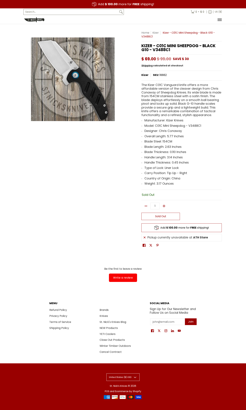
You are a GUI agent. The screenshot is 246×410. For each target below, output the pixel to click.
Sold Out (160, 216)
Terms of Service (60, 322)
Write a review (123, 278)
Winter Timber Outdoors (115, 346)
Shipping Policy (59, 328)
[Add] (164, 206)
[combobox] (71, 12)
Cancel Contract (111, 352)
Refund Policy (58, 310)
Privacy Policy (58, 316)
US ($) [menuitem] (218, 11)
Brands (104, 310)
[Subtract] (145, 206)
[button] (144, 245)
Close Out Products (112, 340)
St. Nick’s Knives (118, 386)
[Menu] (219, 20)
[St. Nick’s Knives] (34, 20)
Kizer (155, 33)
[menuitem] (197, 12)
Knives (104, 316)
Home (145, 33)
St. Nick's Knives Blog (113, 322)
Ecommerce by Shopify (128, 391)
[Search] (121, 12)
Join (190, 322)
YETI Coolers (107, 334)
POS (107, 391)
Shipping (147, 65)
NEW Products (109, 328)
